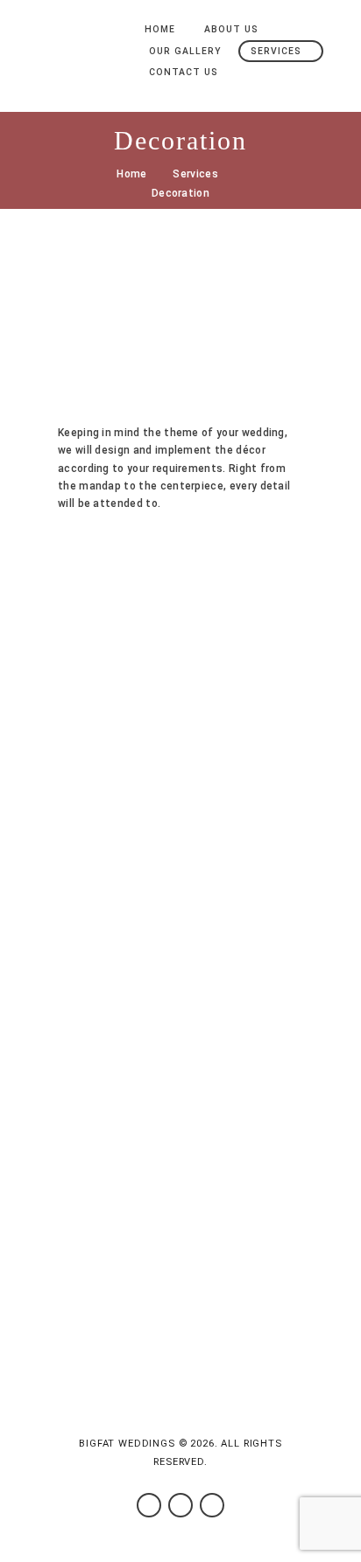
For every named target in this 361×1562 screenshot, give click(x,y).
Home (131, 174)
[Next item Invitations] (241, 321)
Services (195, 174)
